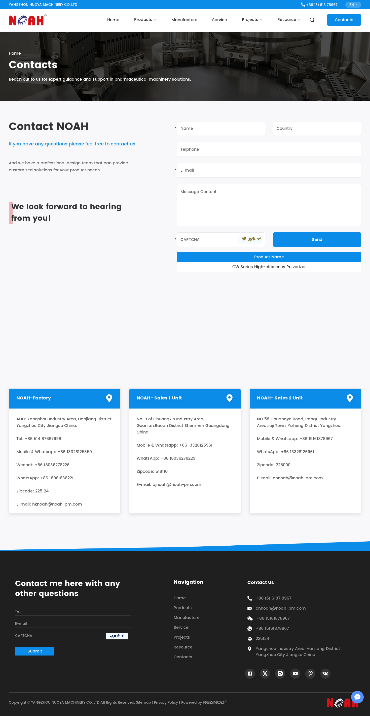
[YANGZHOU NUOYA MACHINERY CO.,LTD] (28, 20)
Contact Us (260, 582)
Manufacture (184, 20)
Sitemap (143, 702)
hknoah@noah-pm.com (57, 504)
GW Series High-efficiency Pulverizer (269, 267)
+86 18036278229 (178, 458)
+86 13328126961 (297, 452)
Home (113, 20)
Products (144, 19)
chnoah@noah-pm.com (298, 478)
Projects (251, 19)
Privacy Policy (166, 702)
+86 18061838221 (56, 478)
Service (219, 20)
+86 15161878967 (272, 629)
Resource (287, 19)
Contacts (344, 20)
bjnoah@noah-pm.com (177, 484)
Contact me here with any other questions (67, 589)
